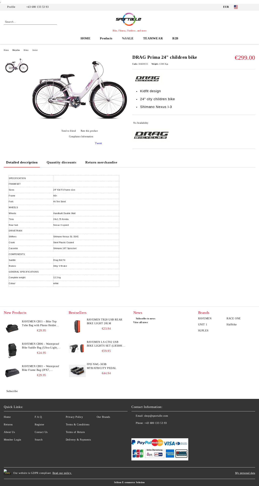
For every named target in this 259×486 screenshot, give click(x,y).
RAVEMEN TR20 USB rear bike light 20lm (104, 321)
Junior (35, 50)
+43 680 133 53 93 (37, 6)
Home (6, 50)
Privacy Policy (74, 417)
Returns (8, 424)
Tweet (98, 143)
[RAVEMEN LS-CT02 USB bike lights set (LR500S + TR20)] (77, 348)
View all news (140, 322)
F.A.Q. (39, 417)
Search (38, 439)
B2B (175, 38)
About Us (9, 432)
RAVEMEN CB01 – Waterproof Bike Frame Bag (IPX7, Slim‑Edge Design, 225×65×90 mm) (40, 368)
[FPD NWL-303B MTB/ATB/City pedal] (77, 371)
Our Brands (103, 417)
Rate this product (89, 131)
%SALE (128, 38)
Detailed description (22, 162)
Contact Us (41, 432)
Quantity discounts (61, 162)
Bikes (26, 50)
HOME (85, 38)
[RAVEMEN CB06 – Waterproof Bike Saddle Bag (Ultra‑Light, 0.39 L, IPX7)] (12, 350)
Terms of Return (75, 432)
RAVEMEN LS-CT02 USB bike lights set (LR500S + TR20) (106, 344)
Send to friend (69, 131)
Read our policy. (62, 473)
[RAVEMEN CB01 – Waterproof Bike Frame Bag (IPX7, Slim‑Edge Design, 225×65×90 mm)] (12, 372)
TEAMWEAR (153, 38)
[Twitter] (253, 7)
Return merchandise (101, 162)
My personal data (245, 473)
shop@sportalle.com (156, 415)
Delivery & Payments (78, 439)
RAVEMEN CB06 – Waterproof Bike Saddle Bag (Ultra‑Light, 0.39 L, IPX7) (40, 346)
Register (39, 424)
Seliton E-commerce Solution (129, 482)
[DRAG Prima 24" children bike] (79, 124)
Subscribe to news (145, 318)
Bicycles (16, 50)
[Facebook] (247, 7)
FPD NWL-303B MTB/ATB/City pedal (101, 366)
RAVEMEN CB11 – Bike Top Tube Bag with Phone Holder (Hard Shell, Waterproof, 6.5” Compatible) (39, 323)
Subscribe (12, 391)
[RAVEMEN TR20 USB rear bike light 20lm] (77, 326)
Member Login (12, 439)
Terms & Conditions (77, 424)
